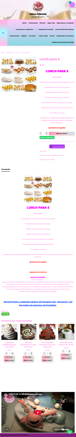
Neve (3, 435)
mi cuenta (32, 36)
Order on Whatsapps (48, 137)
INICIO (24, 23)
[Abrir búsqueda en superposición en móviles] (37, 29)
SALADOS (10, 53)
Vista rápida (9, 357)
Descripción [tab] (5, 169)
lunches (48, 160)
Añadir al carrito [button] (9, 360)
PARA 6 (53, 160)
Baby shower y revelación (65, 23)
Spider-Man (51, 23)
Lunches (17, 53)
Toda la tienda (33, 23)
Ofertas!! (42, 23)
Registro (24, 36)
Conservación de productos (64, 29)
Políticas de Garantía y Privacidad (63, 42)
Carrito (52, 36)
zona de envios (14, 36)
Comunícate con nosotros (65, 36)
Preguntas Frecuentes (46, 29)
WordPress (24, 435)
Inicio (3, 53)
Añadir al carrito (61, 133)
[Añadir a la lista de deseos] (3, 326)
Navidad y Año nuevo (58, 155)
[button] (33, 60)
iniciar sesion (43, 36)
